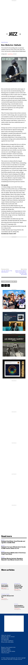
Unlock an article (5, 652)
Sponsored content (5, 648)
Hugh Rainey (10, 54)
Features (16, 604)
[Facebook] (5, 285)
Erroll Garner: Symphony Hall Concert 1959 (18, 587)
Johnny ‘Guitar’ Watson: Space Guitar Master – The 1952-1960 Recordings (21, 272)
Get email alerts (5, 639)
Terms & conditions (6, 650)
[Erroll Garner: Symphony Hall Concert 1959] (20, 577)
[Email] (8, 285)
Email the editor (5, 638)
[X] (2, 285)
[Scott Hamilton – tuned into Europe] (20, 598)
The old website (8, 651)
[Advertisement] (14, 15)
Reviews (2, 539)
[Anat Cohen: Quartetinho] (7, 577)
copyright (23, 658)
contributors (7, 640)
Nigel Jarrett (4, 588)
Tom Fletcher (17, 608)
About (6, 635)
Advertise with (7, 636)
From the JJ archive (5, 594)
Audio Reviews (4, 42)
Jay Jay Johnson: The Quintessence (6, 271)
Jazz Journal (4, 598)
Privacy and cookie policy (7, 642)
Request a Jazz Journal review (8, 647)
